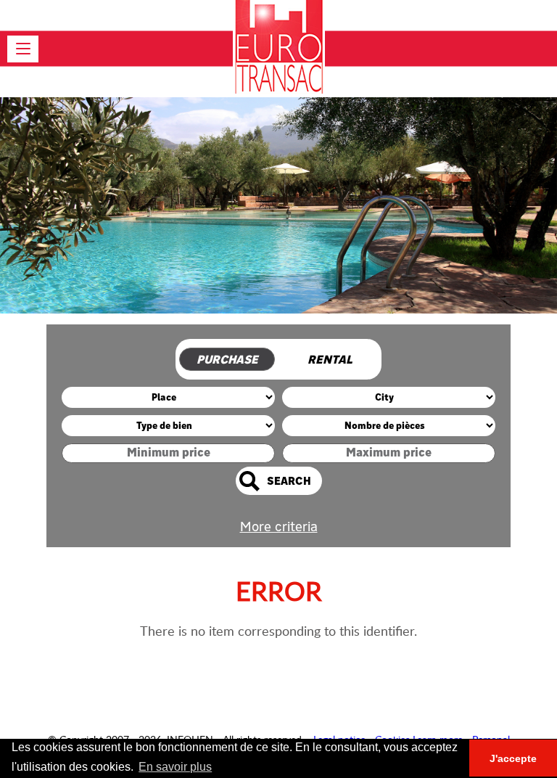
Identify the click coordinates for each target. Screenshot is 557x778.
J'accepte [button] (513, 758)
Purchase (227, 359)
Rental (330, 359)
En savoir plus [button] (175, 767)
